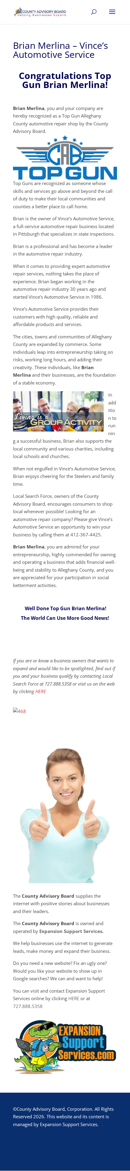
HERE (40, 691)
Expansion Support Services (70, 931)
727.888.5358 (28, 1006)
